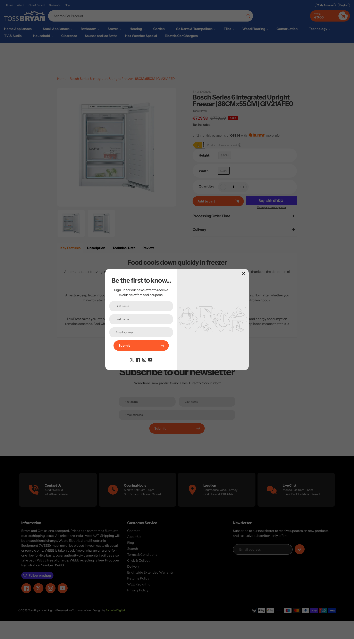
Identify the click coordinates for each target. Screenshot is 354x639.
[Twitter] (132, 359)
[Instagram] (144, 359)
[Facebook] (138, 359)
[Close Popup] (243, 273)
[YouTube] (150, 359)
